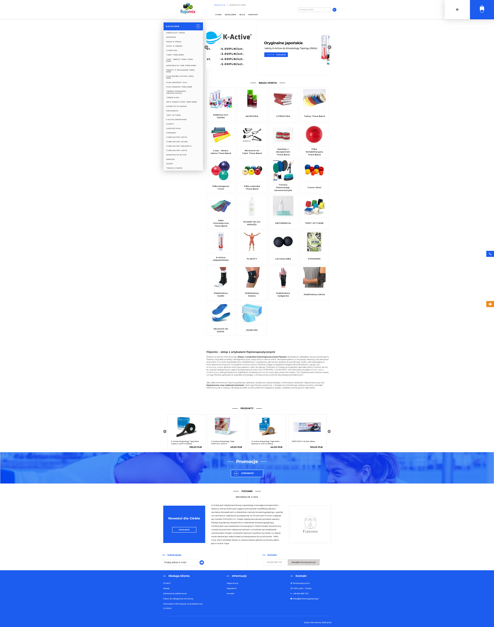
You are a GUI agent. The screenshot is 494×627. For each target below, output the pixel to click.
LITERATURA (171, 50)
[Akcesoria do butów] (221, 313)
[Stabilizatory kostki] (221, 277)
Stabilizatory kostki (176, 137)
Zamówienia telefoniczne (175, 593)
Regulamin (232, 588)
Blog (242, 14)
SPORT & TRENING (174, 46)
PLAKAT (167, 583)
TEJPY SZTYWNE (173, 115)
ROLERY (169, 164)
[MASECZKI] (252, 313)
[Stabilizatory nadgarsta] (283, 277)
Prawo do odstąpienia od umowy (178, 599)
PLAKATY (170, 124)
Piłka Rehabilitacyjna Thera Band (180, 77)
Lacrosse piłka (173, 128)
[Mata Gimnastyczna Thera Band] (221, 206)
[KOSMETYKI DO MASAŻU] (252, 206)
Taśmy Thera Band (175, 55)
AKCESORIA (171, 37)
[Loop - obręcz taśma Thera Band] (221, 134)
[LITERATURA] (283, 99)
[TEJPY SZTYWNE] (314, 206)
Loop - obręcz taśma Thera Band (179, 60)
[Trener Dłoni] (314, 170)
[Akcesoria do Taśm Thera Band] (252, 134)
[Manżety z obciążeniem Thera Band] (283, 134)
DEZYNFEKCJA (172, 111)
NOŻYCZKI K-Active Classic (303, 441)
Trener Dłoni (172, 97)
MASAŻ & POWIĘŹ (173, 42)
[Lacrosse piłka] (283, 241)
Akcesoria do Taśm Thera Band (181, 65)
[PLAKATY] (252, 241)
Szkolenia (230, 14)
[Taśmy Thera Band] (314, 99)
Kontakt (253, 14)
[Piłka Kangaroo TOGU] (221, 170)
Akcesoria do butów (176, 155)
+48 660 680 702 (274, 562)
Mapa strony (232, 583)
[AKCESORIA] (252, 99)
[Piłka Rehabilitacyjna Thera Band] (314, 134)
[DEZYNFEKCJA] (283, 206)
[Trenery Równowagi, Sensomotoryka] (283, 170)
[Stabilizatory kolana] (252, 277)
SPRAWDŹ (247, 473)
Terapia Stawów (174, 168)
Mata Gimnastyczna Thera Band (181, 102)
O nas (218, 14)
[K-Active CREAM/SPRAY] (221, 241)
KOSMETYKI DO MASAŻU (176, 106)
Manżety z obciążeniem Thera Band (180, 71)
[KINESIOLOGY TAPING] (221, 99)
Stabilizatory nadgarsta (179, 146)
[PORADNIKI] (314, 241)
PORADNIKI (171, 133)
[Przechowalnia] (457, 9)
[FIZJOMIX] (187, 9)
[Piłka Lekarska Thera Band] (252, 170)
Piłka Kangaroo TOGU (176, 82)
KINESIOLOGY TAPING (175, 33)
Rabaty (166, 588)
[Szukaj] (334, 10)
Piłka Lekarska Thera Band (179, 87)
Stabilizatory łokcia (176, 150)
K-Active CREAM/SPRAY (176, 119)
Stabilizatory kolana (177, 142)
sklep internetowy (312, 622)
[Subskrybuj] (201, 562)
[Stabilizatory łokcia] (314, 277)
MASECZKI (170, 159)
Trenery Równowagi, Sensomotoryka (176, 92)
